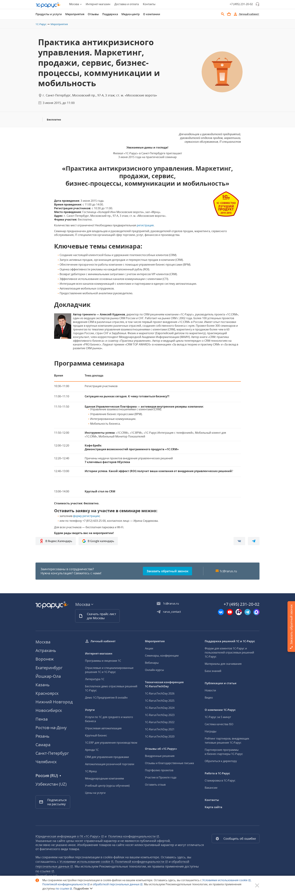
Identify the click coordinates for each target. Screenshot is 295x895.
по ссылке (43, 871)
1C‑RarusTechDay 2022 (159, 722)
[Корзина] (229, 14)
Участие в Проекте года (160, 777)
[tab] (49, 14)
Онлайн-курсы (154, 670)
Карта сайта (213, 807)
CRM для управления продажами (107, 757)
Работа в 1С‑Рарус (217, 773)
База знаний (213, 671)
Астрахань (46, 650)
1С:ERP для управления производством (111, 742)
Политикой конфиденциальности (64, 884)
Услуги (90, 710)
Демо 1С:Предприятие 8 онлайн (106, 697)
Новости (210, 690)
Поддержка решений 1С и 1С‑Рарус (230, 641)
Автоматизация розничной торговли (109, 764)
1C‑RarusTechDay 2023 (159, 715)
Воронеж (45, 659)
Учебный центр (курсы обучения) (107, 785)
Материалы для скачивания (223, 664)
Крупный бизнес (96, 735)
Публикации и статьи (220, 683)
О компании (151, 14)
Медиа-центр (130, 14)
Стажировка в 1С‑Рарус (220, 780)
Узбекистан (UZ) (51, 784)
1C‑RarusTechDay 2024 (159, 708)
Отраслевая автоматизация (103, 728)
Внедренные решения (159, 756)
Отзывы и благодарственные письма (169, 763)
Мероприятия (74, 14)
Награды (210, 731)
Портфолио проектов (159, 770)
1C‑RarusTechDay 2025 (159, 700)
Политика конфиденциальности (132, 836)
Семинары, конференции (162, 655)
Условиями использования (226, 880)
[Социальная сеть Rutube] (239, 612)
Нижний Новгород (54, 702)
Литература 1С (94, 679)
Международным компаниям (104, 778)
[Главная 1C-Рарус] (48, 5)
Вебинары (152, 663)
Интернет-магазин (98, 4)
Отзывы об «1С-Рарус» (161, 749)
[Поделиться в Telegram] (253, 541)
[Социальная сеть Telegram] (247, 612)
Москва (43, 642)
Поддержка (110, 14)
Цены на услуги (95, 793)
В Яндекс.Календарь (58, 541)
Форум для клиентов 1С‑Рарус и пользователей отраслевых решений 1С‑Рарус (229, 652)
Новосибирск (49, 710)
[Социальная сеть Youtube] (230, 612)
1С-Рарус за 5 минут (218, 717)
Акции (149, 648)
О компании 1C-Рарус (220, 710)
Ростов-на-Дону (51, 727)
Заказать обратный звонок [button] (167, 571)
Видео (209, 697)
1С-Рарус (41, 24)
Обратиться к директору (221, 761)
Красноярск (47, 693)
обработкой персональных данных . (118, 884)
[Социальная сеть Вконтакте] (221, 612)
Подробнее (81, 888)
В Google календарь (101, 541)
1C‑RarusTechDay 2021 (159, 729)
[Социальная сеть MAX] (256, 612)
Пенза (42, 719)
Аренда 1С (92, 750)
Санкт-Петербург (52, 753)
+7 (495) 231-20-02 (241, 4)
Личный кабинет (103, 641)
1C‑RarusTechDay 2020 (159, 736)
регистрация (145, 225)
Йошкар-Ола (48, 676)
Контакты (149, 4)
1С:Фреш (91, 771)
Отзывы (93, 14)
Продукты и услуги (49, 14)
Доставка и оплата (126, 4)
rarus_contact (172, 612)
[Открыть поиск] (223, 14)
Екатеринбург (49, 667)
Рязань (42, 736)
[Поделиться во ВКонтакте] (239, 541)
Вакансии (211, 788)
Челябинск (46, 761)
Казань (43, 684)
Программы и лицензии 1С (103, 661)
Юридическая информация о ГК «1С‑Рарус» (68, 836)
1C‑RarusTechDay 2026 (159, 693)
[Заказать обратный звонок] (257, 4)
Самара (43, 744)
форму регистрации (86, 516)
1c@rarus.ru (228, 571)
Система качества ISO (219, 724)
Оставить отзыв (155, 784)
